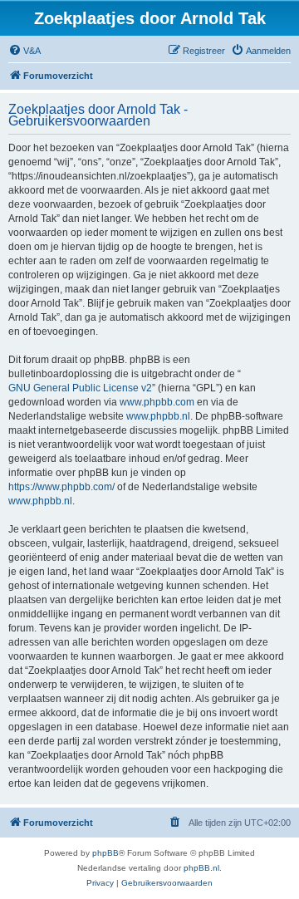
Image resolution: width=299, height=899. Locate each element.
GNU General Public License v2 (80, 388)
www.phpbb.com (157, 402)
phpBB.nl (201, 867)
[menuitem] (24, 51)
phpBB (105, 852)
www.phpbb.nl (158, 416)
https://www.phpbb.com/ (61, 487)
